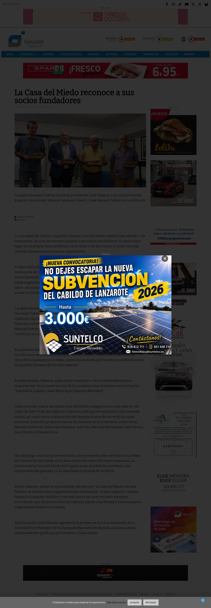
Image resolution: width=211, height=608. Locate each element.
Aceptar (134, 602)
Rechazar (151, 602)
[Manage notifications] (203, 600)
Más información (116, 602)
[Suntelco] (105, 304)
